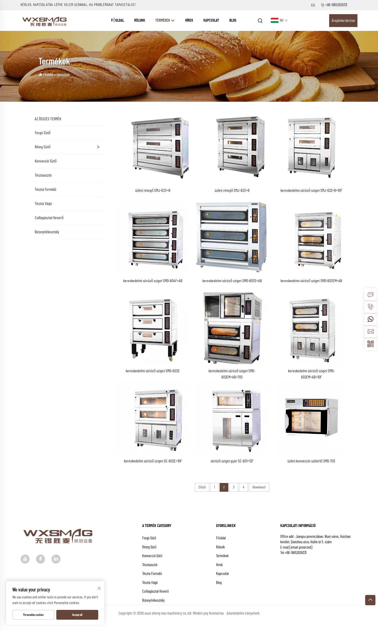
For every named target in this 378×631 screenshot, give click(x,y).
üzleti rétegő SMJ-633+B (152, 190)
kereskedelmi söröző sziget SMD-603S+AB (232, 281)
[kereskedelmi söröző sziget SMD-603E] (152, 328)
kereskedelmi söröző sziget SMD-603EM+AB (311, 281)
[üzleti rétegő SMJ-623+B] (232, 147)
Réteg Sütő (42, 147)
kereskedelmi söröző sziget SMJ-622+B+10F (311, 190)
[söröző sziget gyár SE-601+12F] (232, 418)
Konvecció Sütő (46, 161)
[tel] (370, 307)
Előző (202, 487)
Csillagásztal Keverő (49, 218)
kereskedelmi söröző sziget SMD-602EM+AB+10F (311, 374)
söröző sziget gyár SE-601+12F (232, 461)
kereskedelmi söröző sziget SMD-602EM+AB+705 (232, 374)
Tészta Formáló (45, 189)
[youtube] (25, 559)
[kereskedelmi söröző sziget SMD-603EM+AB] (311, 238)
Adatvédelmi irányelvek (243, 613)
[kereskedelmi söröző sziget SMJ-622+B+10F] (311, 147)
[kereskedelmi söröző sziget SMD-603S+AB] (232, 238)
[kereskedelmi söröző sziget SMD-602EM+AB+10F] (311, 328)
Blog (232, 20)
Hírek (189, 20)
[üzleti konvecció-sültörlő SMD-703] (311, 418)
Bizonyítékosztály (47, 232)
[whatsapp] (370, 319)
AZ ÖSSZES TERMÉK (48, 119)
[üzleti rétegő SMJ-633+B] (152, 147)
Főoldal (117, 20)
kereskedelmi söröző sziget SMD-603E (153, 371)
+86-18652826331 (336, 5)
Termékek (163, 20)
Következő (259, 487)
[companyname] (45, 20)
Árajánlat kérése (343, 21)
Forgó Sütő (42, 133)
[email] (370, 331)
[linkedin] (55, 559)
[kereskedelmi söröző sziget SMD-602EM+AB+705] (232, 328)
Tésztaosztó (43, 175)
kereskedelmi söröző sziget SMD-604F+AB (152, 281)
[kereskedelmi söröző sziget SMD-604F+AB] (152, 238)
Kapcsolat (211, 20)
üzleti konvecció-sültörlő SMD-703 (311, 461)
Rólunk (139, 20)
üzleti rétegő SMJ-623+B (232, 190)
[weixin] (370, 344)
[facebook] (40, 559)
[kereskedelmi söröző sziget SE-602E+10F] (152, 418)
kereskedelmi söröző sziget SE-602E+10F (153, 461)
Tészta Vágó (43, 204)
